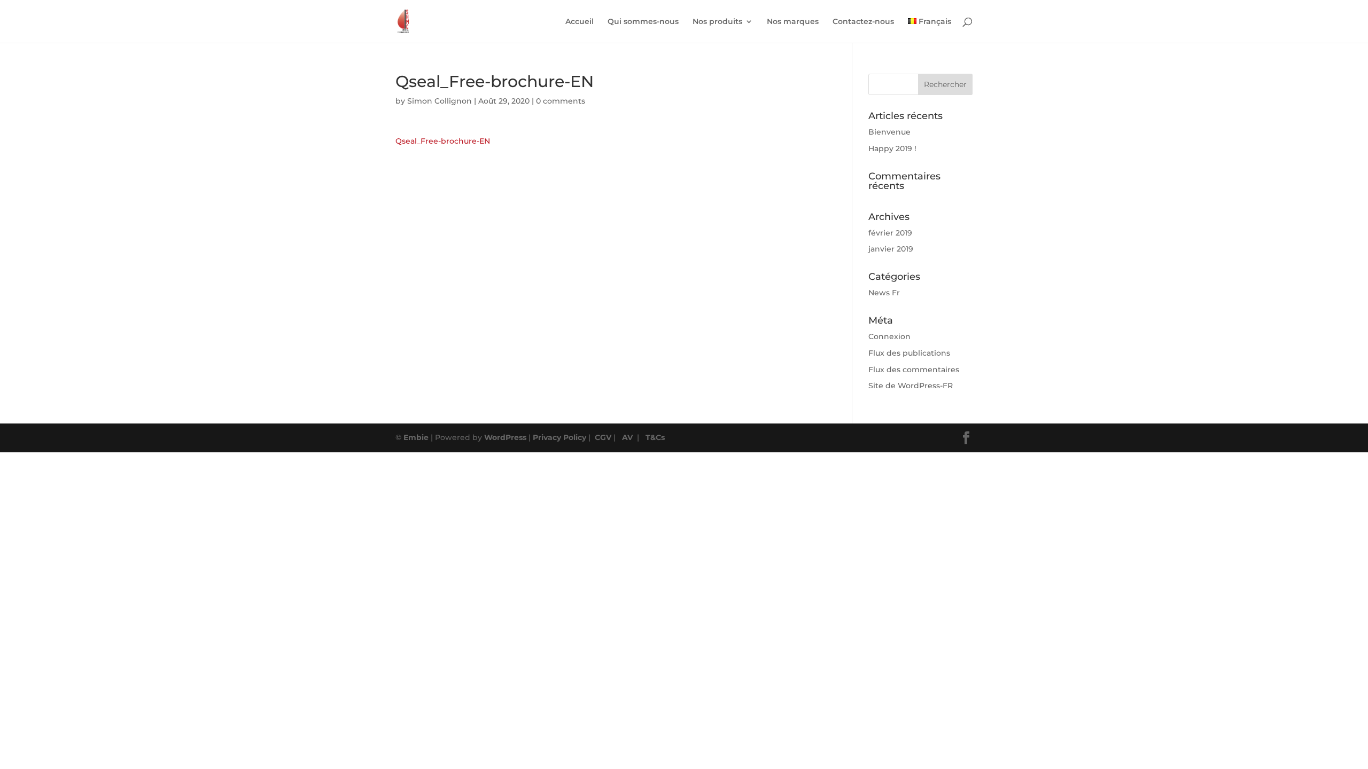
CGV (603, 437)
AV (627, 437)
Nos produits (717, 22)
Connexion (889, 336)
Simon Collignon (439, 101)
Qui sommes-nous (643, 22)
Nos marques (793, 22)
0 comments (560, 101)
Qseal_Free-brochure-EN (442, 141)
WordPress (505, 437)
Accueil (579, 22)
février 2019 (890, 233)
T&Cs (655, 437)
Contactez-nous (863, 22)
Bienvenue (889, 132)
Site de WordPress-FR (910, 385)
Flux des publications (909, 353)
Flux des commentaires (913, 369)
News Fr (884, 292)
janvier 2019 (890, 249)
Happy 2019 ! (892, 148)
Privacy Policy (559, 437)
